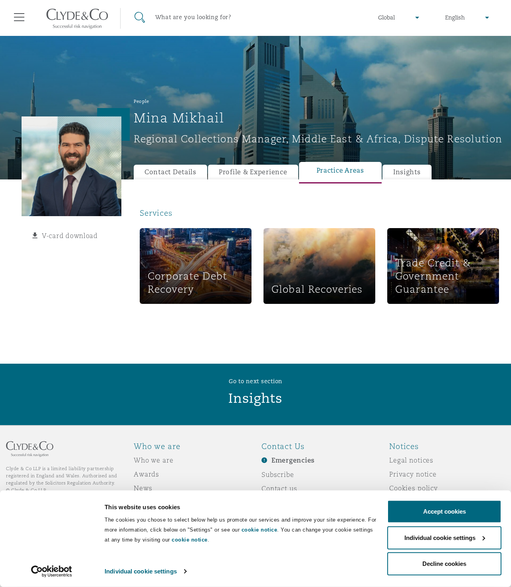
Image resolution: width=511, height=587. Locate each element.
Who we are (154, 460)
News (143, 488)
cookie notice (259, 530)
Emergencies (293, 460)
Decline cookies (444, 563)
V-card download (70, 236)
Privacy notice (413, 474)
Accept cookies (444, 511)
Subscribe (277, 475)
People (141, 101)
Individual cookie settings (141, 571)
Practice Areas (340, 170)
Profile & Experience (253, 172)
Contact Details (170, 172)
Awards (146, 474)
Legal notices (411, 460)
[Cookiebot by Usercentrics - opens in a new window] (52, 571)
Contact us (279, 488)
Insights (407, 172)
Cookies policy (413, 488)
